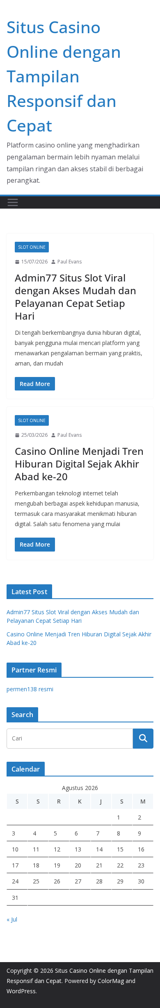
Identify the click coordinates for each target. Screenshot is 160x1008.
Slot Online (32, 247)
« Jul (12, 919)
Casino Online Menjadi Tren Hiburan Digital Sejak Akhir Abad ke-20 (79, 463)
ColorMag (111, 981)
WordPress (21, 991)
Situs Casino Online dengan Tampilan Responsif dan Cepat (64, 76)
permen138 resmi (30, 689)
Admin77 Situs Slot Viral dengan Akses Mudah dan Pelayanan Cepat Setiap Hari (75, 297)
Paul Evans (69, 261)
